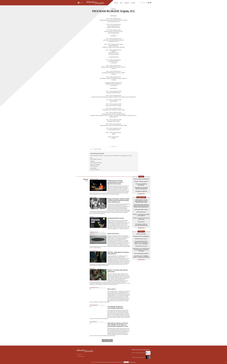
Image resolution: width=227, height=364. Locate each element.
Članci (121, 2)
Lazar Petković (93, 250)
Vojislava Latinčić (94, 179)
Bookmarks (141, 231)
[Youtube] (148, 2)
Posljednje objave (141, 197)
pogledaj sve (141, 193)
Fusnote (141, 176)
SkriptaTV (127, 2)
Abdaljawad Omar (94, 232)
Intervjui (133, 2)
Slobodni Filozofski (95, 3)
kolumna (113, 8)
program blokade (97, 149)
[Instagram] (150, 2)
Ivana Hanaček (93, 321)
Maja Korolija (93, 197)
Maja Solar (92, 268)
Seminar (92, 216)
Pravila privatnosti (81, 356)
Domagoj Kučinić (94, 305)
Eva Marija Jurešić (94, 287)
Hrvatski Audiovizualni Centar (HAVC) (138, 357)
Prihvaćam (126, 362)
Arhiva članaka (107, 340)
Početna (116, 2)
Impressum (80, 354)
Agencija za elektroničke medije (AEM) (138, 352)
